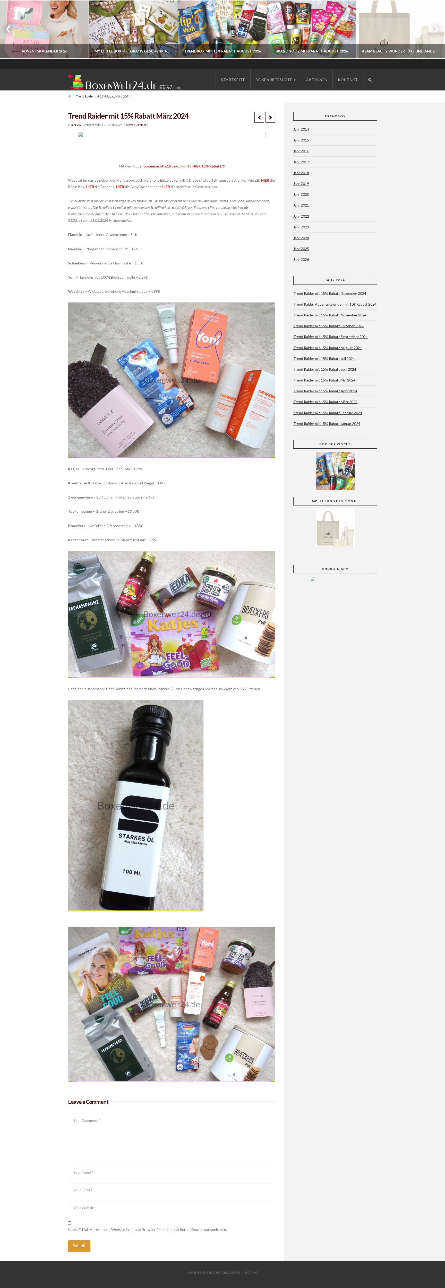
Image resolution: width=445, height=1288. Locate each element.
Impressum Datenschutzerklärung (213, 1272)
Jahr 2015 (301, 140)
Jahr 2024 (77, 124)
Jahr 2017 (301, 162)
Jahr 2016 (301, 151)
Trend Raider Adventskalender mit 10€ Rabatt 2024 (334, 304)
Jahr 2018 (301, 173)
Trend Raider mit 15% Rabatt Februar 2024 (327, 413)
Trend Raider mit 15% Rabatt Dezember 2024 (329, 293)
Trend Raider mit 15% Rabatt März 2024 (325, 401)
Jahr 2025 (301, 248)
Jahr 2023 (301, 227)
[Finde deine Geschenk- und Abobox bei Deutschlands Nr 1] (126, 81)
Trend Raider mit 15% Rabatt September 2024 (330, 336)
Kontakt (251, 1272)
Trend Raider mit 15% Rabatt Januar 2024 (326, 423)
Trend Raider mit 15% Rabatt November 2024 (329, 315)
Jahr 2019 (301, 183)
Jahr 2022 (301, 216)
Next (434, 29)
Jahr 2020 (301, 194)
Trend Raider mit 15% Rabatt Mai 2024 (324, 380)
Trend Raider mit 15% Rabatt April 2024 (325, 391)
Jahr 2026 (301, 259)
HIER (196, 166)
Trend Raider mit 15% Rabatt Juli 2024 (324, 358)
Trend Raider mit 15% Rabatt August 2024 (327, 347)
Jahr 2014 (301, 129)
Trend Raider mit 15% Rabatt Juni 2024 (324, 369)
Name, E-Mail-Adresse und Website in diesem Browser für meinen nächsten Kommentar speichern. (147, 1229)
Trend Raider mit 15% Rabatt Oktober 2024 (328, 326)
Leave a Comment (137, 124)
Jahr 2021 (301, 205)
